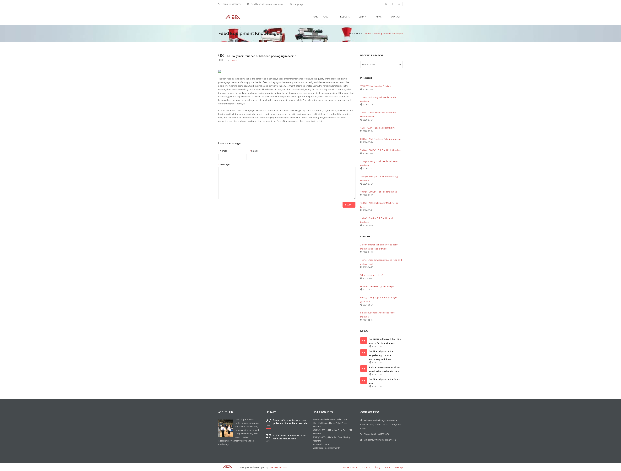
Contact (395, 16)
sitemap (399, 467)
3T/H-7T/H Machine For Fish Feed (376, 86)
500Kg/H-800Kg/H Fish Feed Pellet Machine (381, 150)
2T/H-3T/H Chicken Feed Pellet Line (330, 419)
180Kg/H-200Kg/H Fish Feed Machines (378, 191)
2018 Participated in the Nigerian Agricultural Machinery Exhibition (381, 355)
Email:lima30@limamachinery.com (267, 4)
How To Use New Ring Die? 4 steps (377, 286)
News (379, 16)
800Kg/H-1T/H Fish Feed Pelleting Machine (380, 138)
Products (344, 16)
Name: (222, 150)
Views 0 (233, 60)
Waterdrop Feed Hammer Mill (327, 447)
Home (315, 16)
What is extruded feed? (371, 275)
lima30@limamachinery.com (382, 439)
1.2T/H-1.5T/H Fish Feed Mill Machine (378, 127)
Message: (224, 164)
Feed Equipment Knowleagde (388, 33)
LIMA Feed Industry (278, 467)
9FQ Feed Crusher (321, 444)
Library (363, 16)
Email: (254, 150)
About (326, 16)
